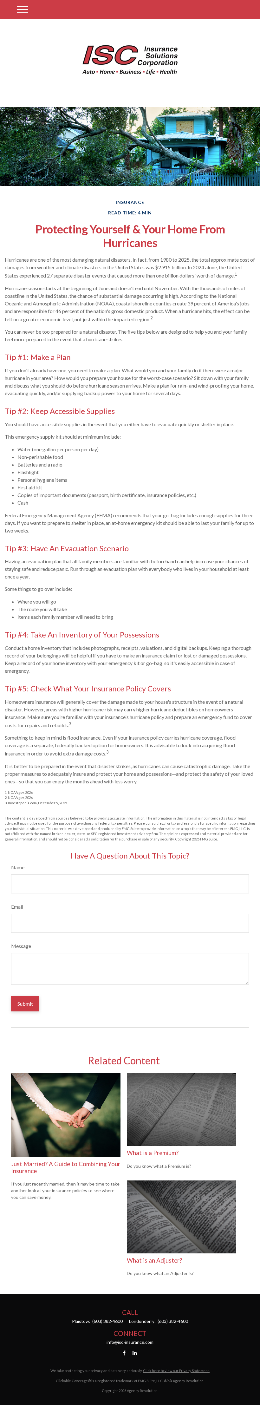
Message (21, 946)
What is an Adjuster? (154, 1260)
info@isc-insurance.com (130, 1342)
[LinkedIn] (135, 1353)
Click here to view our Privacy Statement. (176, 1371)
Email (17, 907)
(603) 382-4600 (107, 1321)
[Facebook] (124, 1353)
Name (17, 867)
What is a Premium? (153, 1152)
